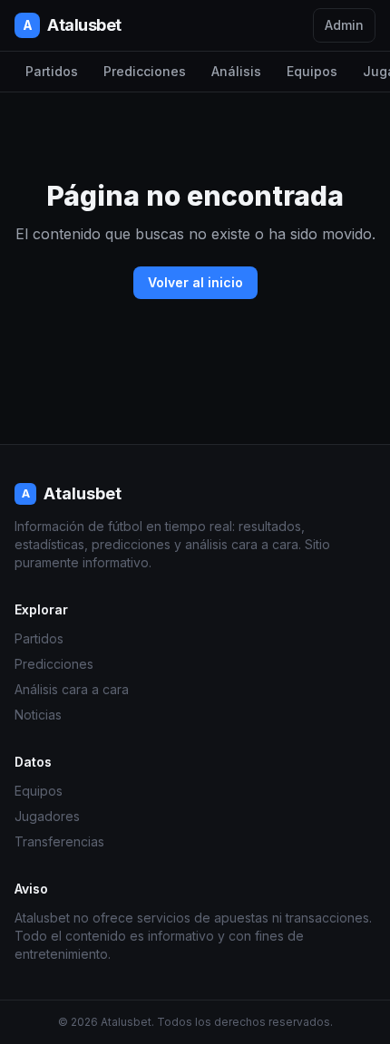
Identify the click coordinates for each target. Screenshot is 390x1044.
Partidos (51, 71)
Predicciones (144, 71)
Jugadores (47, 816)
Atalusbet (72, 24)
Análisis (236, 71)
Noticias (38, 714)
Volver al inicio (195, 282)
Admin (344, 25)
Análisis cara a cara (72, 689)
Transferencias (59, 841)
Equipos (312, 71)
